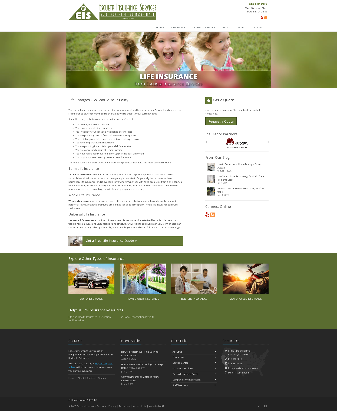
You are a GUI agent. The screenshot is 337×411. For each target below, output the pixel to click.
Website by (156, 406)
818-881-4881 (235, 363)
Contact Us (178, 357)
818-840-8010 (235, 359)
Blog (226, 27)
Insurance (178, 27)
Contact (259, 27)
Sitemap (102, 378)
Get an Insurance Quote (185, 374)
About (241, 27)
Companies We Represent (186, 379)
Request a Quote (221, 121)
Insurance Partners (221, 134)
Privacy (112, 406)
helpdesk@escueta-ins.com (243, 368)
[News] (265, 17)
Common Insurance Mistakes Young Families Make (240, 192)
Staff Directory (180, 385)
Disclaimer (124, 406)
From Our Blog (217, 157)
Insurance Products (183, 368)
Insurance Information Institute (137, 317)
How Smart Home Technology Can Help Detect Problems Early (241, 179)
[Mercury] (237, 143)
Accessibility (139, 406)
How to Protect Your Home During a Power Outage (239, 167)
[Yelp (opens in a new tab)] (262, 17)
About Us (177, 351)
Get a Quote (110, 240)
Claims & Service (204, 27)
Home (160, 27)
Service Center (180, 362)
